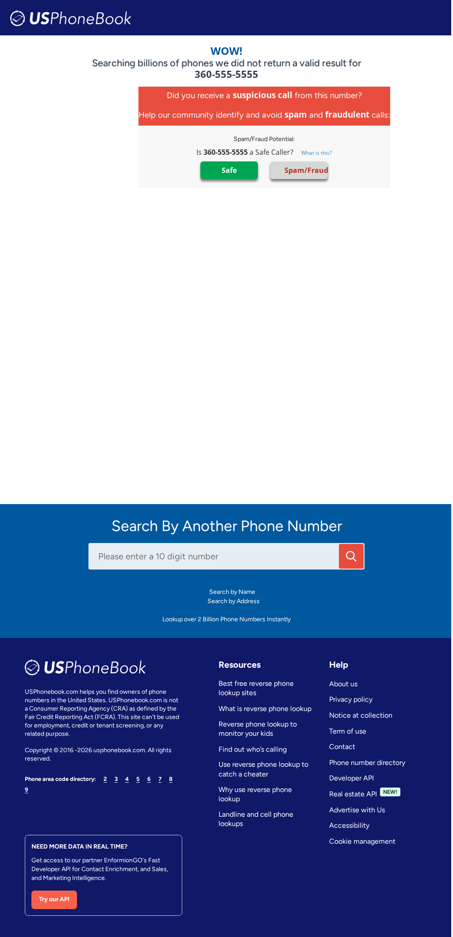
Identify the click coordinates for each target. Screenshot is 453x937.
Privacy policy (350, 699)
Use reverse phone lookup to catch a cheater (263, 769)
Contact (342, 746)
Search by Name (234, 592)
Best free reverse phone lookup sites (256, 688)
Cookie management (362, 841)
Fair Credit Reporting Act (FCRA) (70, 717)
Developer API (351, 778)
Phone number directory (367, 762)
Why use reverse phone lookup (255, 794)
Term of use (347, 731)
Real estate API (353, 794)
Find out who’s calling (253, 749)
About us (343, 684)
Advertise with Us (357, 810)
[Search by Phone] (351, 556)
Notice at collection (360, 715)
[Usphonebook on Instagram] (47, 810)
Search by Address (233, 601)
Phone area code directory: (60, 779)
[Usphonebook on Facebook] (30, 810)
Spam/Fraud (305, 170)
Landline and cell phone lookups (256, 819)
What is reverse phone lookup (265, 708)
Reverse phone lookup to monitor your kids (258, 729)
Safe (229, 170)
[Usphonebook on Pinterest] (64, 810)
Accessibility (349, 825)
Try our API (54, 899)
